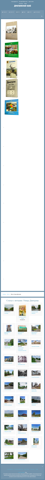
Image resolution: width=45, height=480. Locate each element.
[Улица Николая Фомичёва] (36, 399)
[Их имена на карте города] (22, 310)
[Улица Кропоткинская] (22, 385)
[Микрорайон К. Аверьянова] (36, 328)
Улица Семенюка (21, 445)
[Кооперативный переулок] (36, 307)
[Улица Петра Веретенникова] (22, 413)
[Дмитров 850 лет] (11, 241)
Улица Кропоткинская (22, 389)
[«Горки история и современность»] (11, 279)
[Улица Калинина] (8, 385)
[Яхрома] (11, 68)
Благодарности (14, 1)
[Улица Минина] (22, 399)
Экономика (37, 12)
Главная (5, 12)
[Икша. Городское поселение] (11, 107)
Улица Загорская (21, 377)
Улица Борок (34, 363)
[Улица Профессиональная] (22, 427)
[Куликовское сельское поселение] (11, 49)
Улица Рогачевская (8, 445)
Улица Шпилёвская (8, 459)
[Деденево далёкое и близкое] (11, 30)
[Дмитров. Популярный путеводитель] (11, 127)
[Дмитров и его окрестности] (11, 184)
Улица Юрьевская (21, 459)
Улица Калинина (7, 389)
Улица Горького (7, 377)
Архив (25, 3)
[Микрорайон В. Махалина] (22, 328)
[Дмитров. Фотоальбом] (11, 260)
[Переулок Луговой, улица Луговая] (8, 342)
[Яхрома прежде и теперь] (11, 222)
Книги (29, 12)
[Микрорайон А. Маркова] (8, 328)
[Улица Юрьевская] (22, 455)
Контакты (21, 3)
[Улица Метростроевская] (8, 399)
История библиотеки (23, 1)
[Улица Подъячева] (36, 413)
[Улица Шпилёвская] (8, 455)
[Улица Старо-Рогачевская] (36, 441)
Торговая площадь (35, 346)
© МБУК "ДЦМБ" (21, 472)
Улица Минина (21, 403)
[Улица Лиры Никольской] (36, 385)
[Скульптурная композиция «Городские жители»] (22, 342)
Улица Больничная (8, 363)
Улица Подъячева (35, 417)
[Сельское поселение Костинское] (11, 165)
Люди (24, 12)
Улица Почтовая (7, 431)
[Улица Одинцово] (8, 413)
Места (18, 12)
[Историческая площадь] (8, 307)
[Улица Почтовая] (8, 427)
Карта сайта (31, 1)
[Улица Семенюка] (22, 441)
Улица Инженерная (35, 377)
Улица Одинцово (7, 417)
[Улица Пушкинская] (36, 427)
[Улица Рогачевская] (8, 441)
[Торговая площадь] (36, 342)
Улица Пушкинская (35, 431)
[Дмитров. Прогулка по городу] (11, 146)
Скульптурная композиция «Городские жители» (22, 349)
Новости (12, 12)
